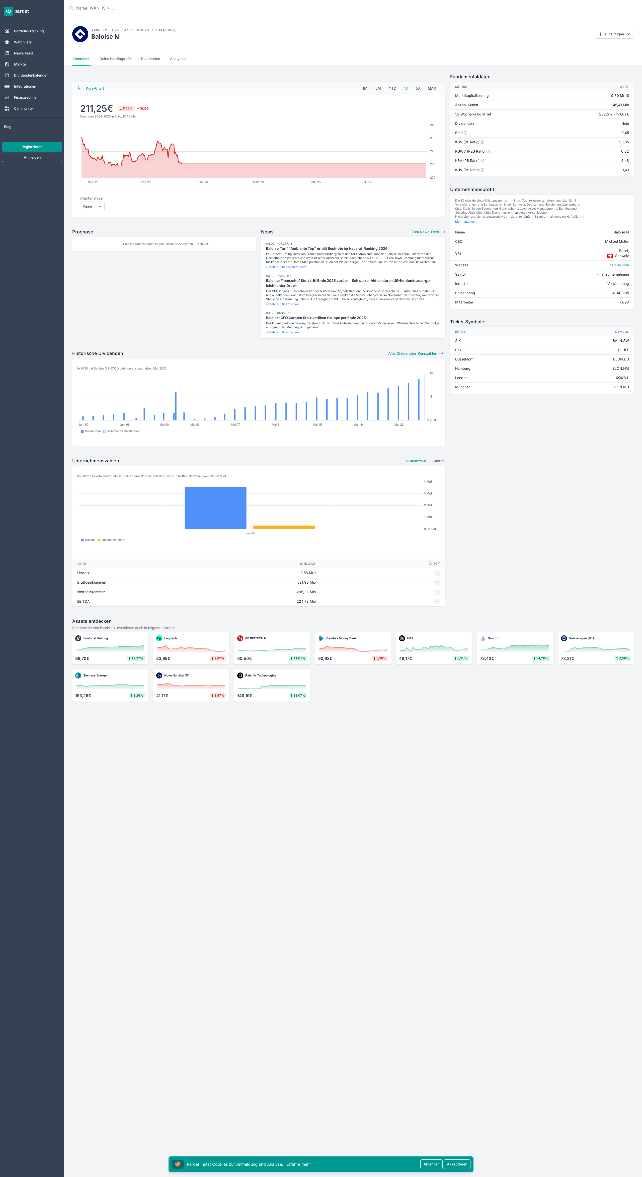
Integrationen (25, 86)
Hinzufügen (614, 34)
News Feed (23, 53)
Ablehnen (431, 1164)
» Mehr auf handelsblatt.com (286, 267)
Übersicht (81, 58)
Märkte (20, 64)
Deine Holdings (115, 58)
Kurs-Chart (94, 88)
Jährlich (438, 461)
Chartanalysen (92, 198)
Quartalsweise (416, 461)
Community (23, 108)
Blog (8, 127)
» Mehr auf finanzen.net (283, 304)
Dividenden (150, 58)
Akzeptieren (457, 1164)
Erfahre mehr (298, 1164)
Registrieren (32, 147)
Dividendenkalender (31, 75)
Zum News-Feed (426, 232)
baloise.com (619, 265)
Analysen (178, 58)
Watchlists (23, 42)
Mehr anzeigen (465, 221)
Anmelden (32, 157)
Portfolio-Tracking (29, 31)
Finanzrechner (26, 97)
